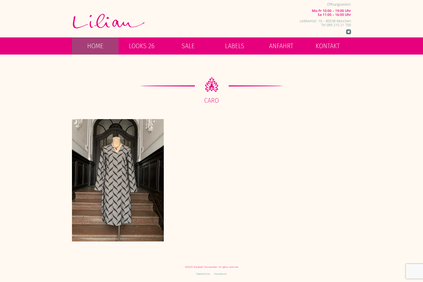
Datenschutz (203, 273)
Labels (234, 46)
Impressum (220, 273)
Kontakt (328, 46)
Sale (188, 46)
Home (95, 46)
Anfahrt (281, 46)
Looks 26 (141, 46)
